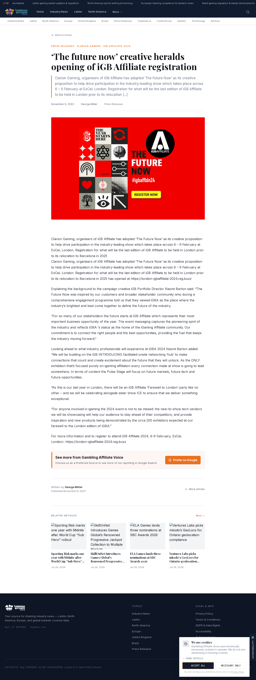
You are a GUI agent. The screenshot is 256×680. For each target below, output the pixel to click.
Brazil (105, 21)
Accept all (198, 665)
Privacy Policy (204, 613)
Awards (181, 21)
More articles (197, 489)
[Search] (247, 12)
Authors (215, 21)
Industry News (59, 11)
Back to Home (63, 35)
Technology (198, 21)
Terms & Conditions (208, 619)
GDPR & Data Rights (208, 625)
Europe (68, 21)
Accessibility (203, 631)
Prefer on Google (185, 460)
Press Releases (123, 21)
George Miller (89, 104)
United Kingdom (87, 21)
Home (40, 11)
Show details (194, 658)
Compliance (144, 21)
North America (97, 11)
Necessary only (231, 665)
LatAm (78, 11)
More (116, 11)
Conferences (164, 21)
